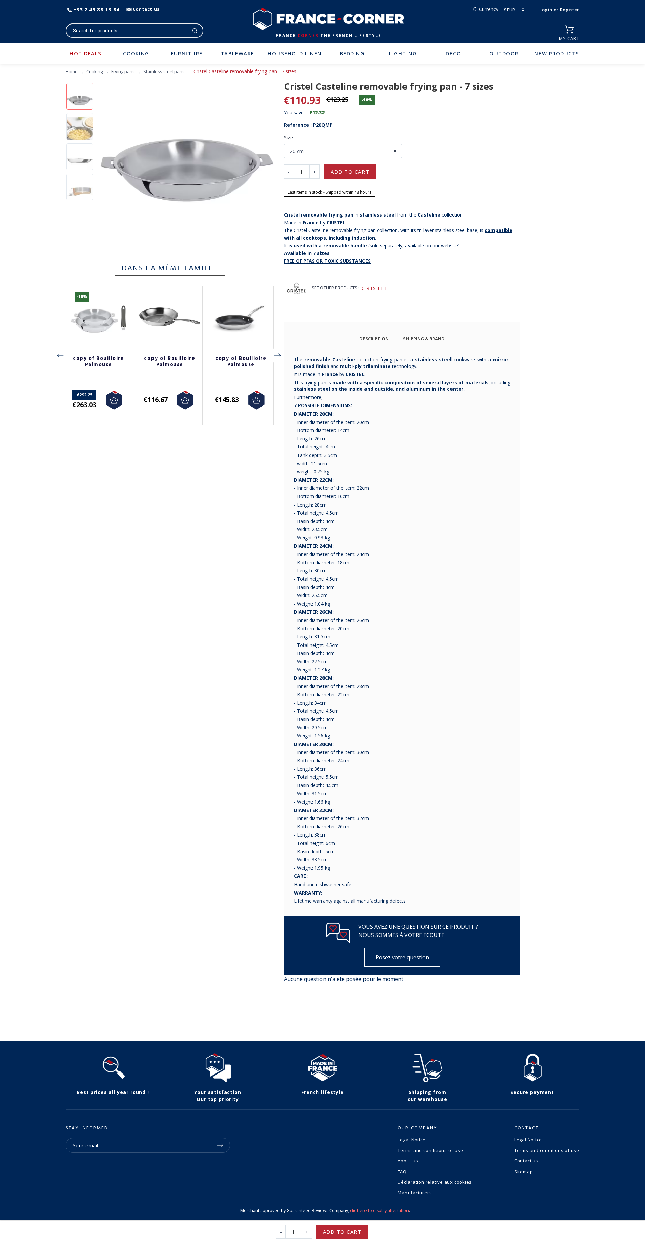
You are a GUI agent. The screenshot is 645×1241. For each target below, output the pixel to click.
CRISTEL (375, 288)
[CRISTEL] (296, 288)
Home (72, 71)
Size (288, 137)
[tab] (374, 338)
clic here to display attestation (379, 1210)
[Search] (195, 30)
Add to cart (350, 171)
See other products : (335, 288)
